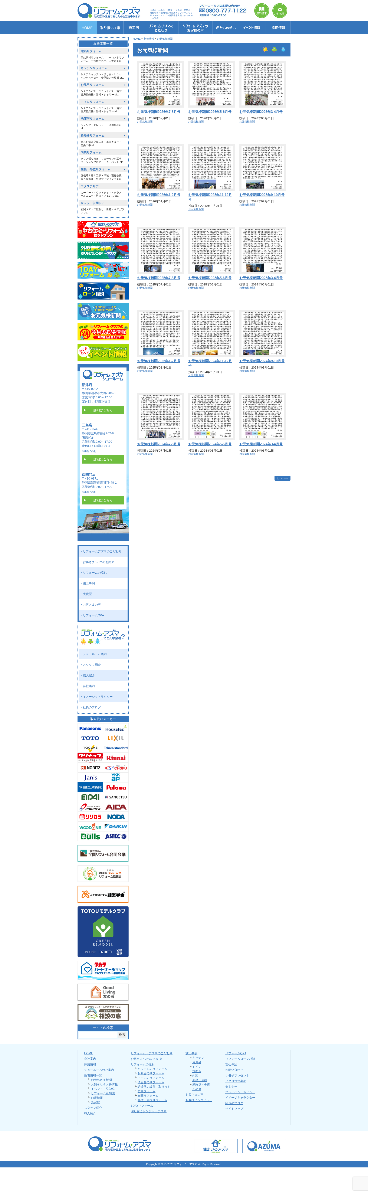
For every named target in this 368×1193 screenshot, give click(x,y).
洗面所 (196, 1071)
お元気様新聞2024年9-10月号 (262, 361)
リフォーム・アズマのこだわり (151, 1053)
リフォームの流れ (95, 572)
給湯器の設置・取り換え (154, 1086)
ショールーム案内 (95, 654)
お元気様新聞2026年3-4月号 (261, 112)
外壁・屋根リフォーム (152, 1100)
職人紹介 (89, 675)
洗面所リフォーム (93, 118)
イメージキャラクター (98, 696)
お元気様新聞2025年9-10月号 (262, 195)
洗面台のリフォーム (151, 1082)
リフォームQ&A (93, 615)
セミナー (231, 1086)
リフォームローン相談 (240, 1058)
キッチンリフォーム (94, 68)
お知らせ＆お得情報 (104, 1084)
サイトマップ (234, 1108)
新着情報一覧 (93, 1075)
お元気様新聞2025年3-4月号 (261, 278)
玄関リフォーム (148, 1095)
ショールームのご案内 (99, 1070)
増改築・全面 (201, 1084)
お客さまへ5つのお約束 (98, 562)
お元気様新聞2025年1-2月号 (158, 361)
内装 (195, 1075)
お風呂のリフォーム (151, 1073)
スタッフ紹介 (92, 664)
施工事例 (89, 583)
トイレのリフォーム (151, 1077)
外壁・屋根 (199, 1080)
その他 (196, 1089)
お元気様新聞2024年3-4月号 (261, 444)
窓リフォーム (146, 1091)
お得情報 (97, 1097)
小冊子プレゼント (237, 1075)
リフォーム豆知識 (103, 1093)
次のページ (282, 478)
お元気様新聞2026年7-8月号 (158, 112)
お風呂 (196, 1062)
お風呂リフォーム (93, 84)
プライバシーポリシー (240, 1092)
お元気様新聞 (144, 121)
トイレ (196, 1066)
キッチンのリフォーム (152, 1069)
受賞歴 (87, 594)
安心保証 (231, 1064)
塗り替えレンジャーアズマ (149, 1111)
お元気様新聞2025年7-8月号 (158, 278)
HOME (88, 1053)
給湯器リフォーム (93, 135)
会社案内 (89, 686)
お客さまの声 (92, 604)
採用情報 (90, 1064)
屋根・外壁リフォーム (96, 169)
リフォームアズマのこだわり (102, 551)
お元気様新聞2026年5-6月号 (209, 112)
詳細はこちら (103, 410)
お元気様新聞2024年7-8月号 (158, 444)
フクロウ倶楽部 (235, 1081)
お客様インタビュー (198, 1100)
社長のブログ (92, 707)
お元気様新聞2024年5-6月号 (209, 444)
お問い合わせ (234, 1070)
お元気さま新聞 (101, 1080)
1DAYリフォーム (142, 1105)
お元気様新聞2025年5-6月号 (209, 278)
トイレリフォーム (93, 102)
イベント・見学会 (103, 1089)
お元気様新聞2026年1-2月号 (158, 195)
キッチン (198, 1057)
